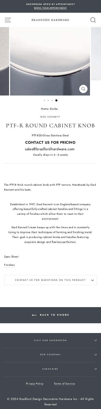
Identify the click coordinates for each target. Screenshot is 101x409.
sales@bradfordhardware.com (50, 149)
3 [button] (52, 101)
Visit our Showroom (50, 340)
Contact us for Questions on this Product (50, 280)
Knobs (54, 109)
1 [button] (45, 101)
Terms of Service (64, 384)
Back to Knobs (53, 315)
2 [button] (49, 101)
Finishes (9, 265)
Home (44, 109)
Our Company (50, 354)
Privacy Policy (35, 384)
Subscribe (50, 368)
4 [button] (56, 100)
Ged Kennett (50, 116)
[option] (50, 6)
